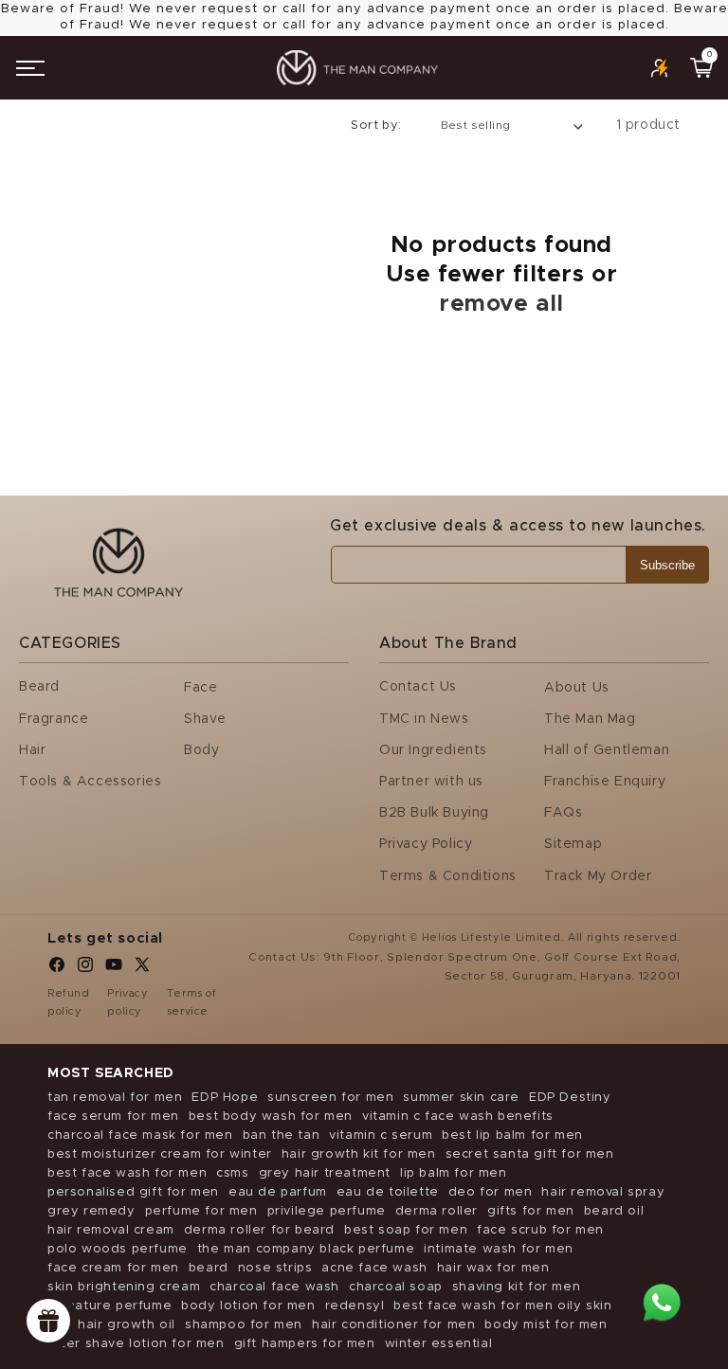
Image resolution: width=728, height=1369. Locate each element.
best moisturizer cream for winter (159, 1154)
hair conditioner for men (393, 1325)
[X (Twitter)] (142, 969)
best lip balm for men (512, 1135)
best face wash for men (127, 1173)
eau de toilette (388, 1192)
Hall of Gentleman (606, 750)
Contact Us (418, 687)
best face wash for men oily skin (502, 1306)
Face (200, 687)
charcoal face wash (274, 1287)
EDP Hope (224, 1097)
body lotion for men (248, 1306)
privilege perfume (326, 1211)
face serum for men (113, 1116)
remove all (501, 304)
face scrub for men (540, 1230)
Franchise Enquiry (604, 781)
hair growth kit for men (359, 1154)
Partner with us (431, 781)
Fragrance (53, 719)
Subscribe (667, 565)
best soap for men (405, 1230)
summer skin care (461, 1097)
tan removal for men (114, 1097)
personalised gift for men (133, 1192)
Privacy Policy (425, 844)
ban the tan (281, 1135)
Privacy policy (127, 1003)
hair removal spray (602, 1192)
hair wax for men (493, 1268)
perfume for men (201, 1211)
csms (232, 1173)
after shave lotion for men (136, 1344)
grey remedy (91, 1211)
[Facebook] (56, 969)
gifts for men (530, 1211)
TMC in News (424, 719)
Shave (205, 719)
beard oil (614, 1211)
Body (201, 750)
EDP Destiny (570, 1097)
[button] (30, 68)
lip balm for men (453, 1173)
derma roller (436, 1211)
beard (208, 1268)
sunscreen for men (330, 1097)
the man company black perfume (305, 1249)
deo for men (490, 1192)
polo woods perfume (117, 1249)
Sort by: (376, 125)
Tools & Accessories (90, 781)
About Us (577, 687)
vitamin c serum (380, 1135)
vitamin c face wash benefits (458, 1116)
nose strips (275, 1268)
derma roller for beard (259, 1230)
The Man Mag (590, 719)
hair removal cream (110, 1230)
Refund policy (68, 1003)
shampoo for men (243, 1325)
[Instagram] (85, 969)
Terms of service (192, 1003)
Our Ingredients (433, 750)
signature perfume (109, 1306)
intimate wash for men (498, 1249)
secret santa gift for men (530, 1154)
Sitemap (573, 844)
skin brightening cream (123, 1287)
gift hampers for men (304, 1344)
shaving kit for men (516, 1287)
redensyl (355, 1306)
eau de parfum (277, 1192)
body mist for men (545, 1325)
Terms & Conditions (448, 876)
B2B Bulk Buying (434, 813)
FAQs (563, 813)
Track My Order (597, 876)
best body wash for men (271, 1116)
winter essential (439, 1344)
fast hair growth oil (111, 1325)
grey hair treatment (325, 1173)
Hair (32, 750)
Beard (39, 687)
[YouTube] (113, 969)
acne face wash (374, 1268)
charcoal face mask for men (140, 1135)
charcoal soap (396, 1287)
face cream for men (113, 1268)
